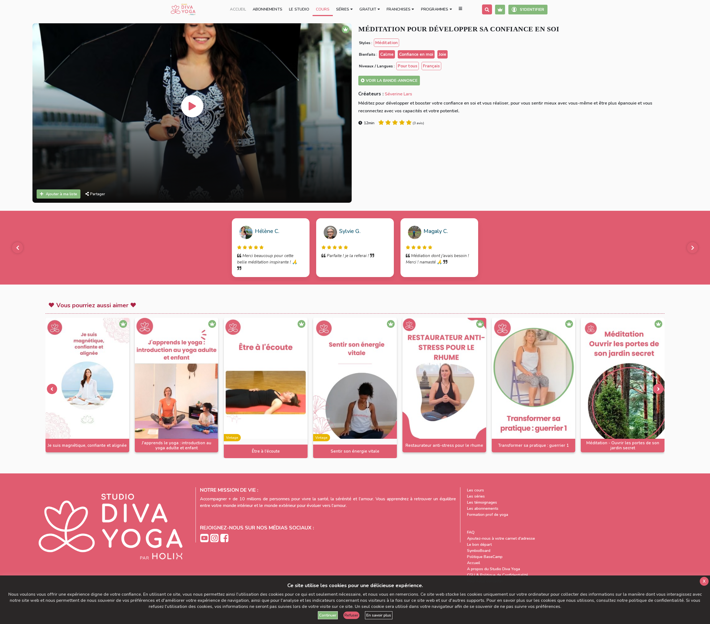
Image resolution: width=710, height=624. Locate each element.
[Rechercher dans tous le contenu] (487, 9)
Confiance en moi (416, 54)
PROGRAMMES (435, 9)
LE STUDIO (299, 9)
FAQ (471, 532)
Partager (97, 194)
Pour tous (407, 66)
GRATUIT (368, 9)
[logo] (183, 9)
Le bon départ (479, 544)
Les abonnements (482, 508)
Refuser (351, 615)
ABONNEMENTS (267, 9)
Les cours (475, 490)
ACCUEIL (238, 9)
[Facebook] (224, 537)
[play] (192, 106)
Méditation (386, 42)
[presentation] (52, 389)
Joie (442, 54)
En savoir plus (378, 615)
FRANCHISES (399, 9)
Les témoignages (482, 502)
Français (431, 66)
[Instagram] (215, 537)
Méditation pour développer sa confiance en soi (458, 29)
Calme (387, 54)
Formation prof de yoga (487, 514)
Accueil (473, 562)
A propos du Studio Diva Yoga (493, 569)
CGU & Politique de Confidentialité (497, 575)
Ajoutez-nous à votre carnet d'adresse (501, 538)
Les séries (476, 496)
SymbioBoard (478, 550)
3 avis (418, 123)
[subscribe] (500, 9)
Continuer (327, 615)
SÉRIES (343, 9)
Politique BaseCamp (485, 556)
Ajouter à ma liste (61, 194)
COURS (322, 9)
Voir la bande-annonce (391, 80)
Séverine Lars (398, 94)
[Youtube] (205, 537)
